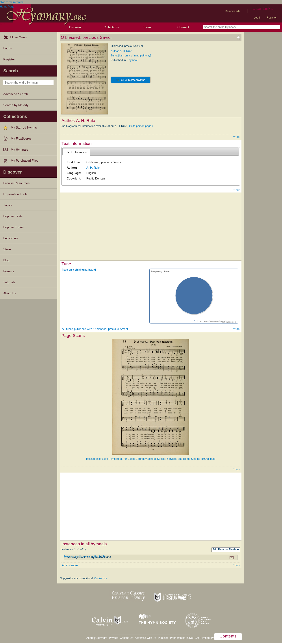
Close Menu (18, 37)
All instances (70, 565)
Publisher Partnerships (171, 637)
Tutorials (9, 282)
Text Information (76, 152)
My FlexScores (21, 138)
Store (147, 27)
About (89, 637)
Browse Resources (16, 183)
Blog (6, 260)
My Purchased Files (24, 160)
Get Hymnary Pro (205, 637)
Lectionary (10, 238)
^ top (236, 136)
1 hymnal (131, 60)
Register (272, 17)
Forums (8, 271)
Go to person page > (141, 126)
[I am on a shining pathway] (79, 269)
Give (190, 637)
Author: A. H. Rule (121, 51)
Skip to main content (12, 2)
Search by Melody (15, 105)
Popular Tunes (13, 227)
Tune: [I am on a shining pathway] (131, 55)
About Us (9, 293)
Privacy (113, 637)
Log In (7, 48)
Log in (257, 17)
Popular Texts (12, 216)
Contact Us (126, 637)
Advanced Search (15, 94)
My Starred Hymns (24, 127)
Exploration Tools (15, 194)
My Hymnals (19, 149)
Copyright (101, 637)
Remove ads (232, 11)
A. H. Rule (93, 167)
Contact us (100, 578)
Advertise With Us (145, 637)
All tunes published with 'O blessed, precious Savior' (95, 329)
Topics (7, 205)
